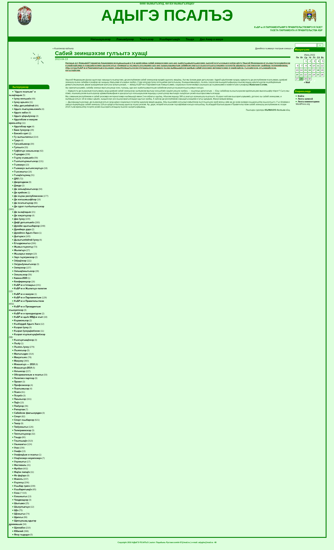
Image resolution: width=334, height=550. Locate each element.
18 (318, 70)
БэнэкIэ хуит (21, 133)
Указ (16, 448)
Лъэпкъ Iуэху (21, 347)
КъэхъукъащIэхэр (24, 340)
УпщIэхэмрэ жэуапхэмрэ (28, 458)
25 (318, 75)
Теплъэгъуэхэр (22, 434)
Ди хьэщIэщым (22, 212)
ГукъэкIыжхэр (22, 144)
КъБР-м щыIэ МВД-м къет (28, 317)
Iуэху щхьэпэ (21, 102)
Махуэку (18, 361)
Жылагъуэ (20, 250)
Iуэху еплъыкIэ (22, 99)
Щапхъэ (18, 517)
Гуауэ (17, 140)
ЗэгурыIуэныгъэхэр (25, 264)
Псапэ (17, 392)
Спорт (17, 416)
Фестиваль (20, 465)
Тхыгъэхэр (146, 39)
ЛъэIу (17, 343)
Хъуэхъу (19, 482)
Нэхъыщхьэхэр (100, 39)
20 (297, 75)
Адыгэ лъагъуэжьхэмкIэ (27, 109)
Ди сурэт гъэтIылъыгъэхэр (29, 206)
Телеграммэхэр (22, 430)
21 (301, 75)
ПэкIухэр (19, 406)
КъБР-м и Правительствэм (29, 301)
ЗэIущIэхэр (20, 261)
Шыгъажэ (19, 503)
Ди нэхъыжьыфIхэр (25, 199)
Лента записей (305, 99)
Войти (301, 96)
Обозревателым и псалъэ (28, 375)
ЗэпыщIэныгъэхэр (24, 271)
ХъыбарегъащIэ (23, 489)
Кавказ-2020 (20, 278)
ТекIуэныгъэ (21, 427)
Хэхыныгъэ (20, 496)
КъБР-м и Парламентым (27, 297)
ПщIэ (16, 402)
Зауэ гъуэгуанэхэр (24, 257)
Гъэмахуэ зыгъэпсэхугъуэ (28, 168)
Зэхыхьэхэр (20, 274)
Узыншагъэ (20, 444)
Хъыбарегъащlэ (169, 39)
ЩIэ (16, 510)
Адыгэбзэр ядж (22, 126)
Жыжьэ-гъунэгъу (23, 247)
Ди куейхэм (20, 192)
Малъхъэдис (21, 354)
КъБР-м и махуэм (24, 294)
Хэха (16, 493)
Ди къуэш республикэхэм (28, 196)
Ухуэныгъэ (20, 461)
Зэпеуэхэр (20, 267)
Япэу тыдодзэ (22, 534)
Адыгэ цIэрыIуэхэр (24, 116)
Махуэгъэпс (20, 357)
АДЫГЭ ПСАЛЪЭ (167, 15)
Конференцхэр (22, 281)
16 (309, 70)
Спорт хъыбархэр (24, 420)
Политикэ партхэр (24, 378)
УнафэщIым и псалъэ (26, 455)
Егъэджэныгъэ (22, 243)
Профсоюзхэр (22, 385)
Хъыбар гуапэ (22, 486)
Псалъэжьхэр (21, 388)
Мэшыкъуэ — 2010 (24, 364)
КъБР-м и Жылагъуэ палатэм (30, 288)
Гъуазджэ (19, 154)
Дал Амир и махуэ (211, 39)
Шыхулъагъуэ (22, 507)
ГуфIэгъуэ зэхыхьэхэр (26, 151)
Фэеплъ (18, 479)
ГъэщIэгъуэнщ (22, 175)
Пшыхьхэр (20, 399)
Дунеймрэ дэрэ (22, 229)
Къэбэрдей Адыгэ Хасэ (27, 324)
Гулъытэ (19, 147)
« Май (307, 82)
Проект (18, 382)
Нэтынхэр (19, 371)
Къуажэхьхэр (21, 320)
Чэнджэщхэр (21, 500)
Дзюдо (17, 185)
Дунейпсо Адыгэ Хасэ (26, 233)
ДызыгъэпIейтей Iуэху (26, 240)
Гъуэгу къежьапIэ (24, 158)
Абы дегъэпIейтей (24, 105)
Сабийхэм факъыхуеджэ (28, 413)
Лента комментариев (308, 102)
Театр (17, 423)
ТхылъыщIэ (20, 441)
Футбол (18, 468)
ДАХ (16, 178)
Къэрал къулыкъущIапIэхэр (29, 334)
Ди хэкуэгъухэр (22, 215)
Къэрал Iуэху (21, 327)
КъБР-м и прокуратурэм (27, 313)
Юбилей (18, 531)
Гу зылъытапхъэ (23, 137)
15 (305, 70)
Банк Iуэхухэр (22, 130)
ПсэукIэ (18, 395)
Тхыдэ (190, 39)
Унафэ (17, 451)
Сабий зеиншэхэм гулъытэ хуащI (101, 53)
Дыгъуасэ (19, 236)
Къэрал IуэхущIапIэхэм (27, 331)
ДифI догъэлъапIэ (24, 222)
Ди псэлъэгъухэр (23, 203)
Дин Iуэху (19, 219)
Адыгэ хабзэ (21, 112)
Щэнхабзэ (19, 528)
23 (309, 75)
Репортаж (19, 409)
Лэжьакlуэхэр (125, 39)
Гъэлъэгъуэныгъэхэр (26, 161)
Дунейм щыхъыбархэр (27, 226)
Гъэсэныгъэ (20, 172)
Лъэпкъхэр (20, 350)
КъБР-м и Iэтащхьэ (24, 285)
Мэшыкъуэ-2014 (23, 368)
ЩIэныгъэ (19, 514)
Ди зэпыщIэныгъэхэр (26, 189)
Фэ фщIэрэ (20, 475)
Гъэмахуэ (19, 165)
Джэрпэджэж (21, 182)
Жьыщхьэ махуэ (23, 254)
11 (318, 66)
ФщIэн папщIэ (22, 472)
